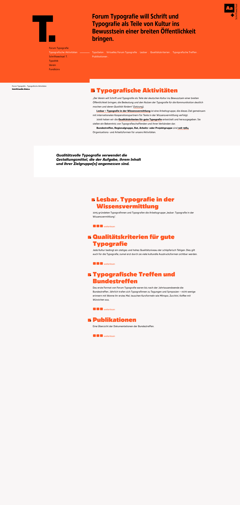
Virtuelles (121, 52)
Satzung (138, 106)
